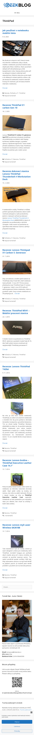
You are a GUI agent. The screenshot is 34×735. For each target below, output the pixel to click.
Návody (6, 93)
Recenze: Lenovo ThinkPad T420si (16, 368)
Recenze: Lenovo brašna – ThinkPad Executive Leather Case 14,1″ (17, 463)
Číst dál (4, 88)
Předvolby (17, 731)
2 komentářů (8, 516)
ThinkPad (22, 93)
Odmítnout (17, 726)
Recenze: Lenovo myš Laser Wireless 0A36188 (16, 526)
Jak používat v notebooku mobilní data (15, 32)
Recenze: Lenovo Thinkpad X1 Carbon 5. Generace (16, 251)
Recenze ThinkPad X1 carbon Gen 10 (13, 106)
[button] (31, 712)
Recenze (15, 159)
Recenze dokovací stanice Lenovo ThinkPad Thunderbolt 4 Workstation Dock (16, 175)
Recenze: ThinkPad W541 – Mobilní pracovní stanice (16, 312)
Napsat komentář (10, 96)
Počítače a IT (14, 93)
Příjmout (17, 722)
